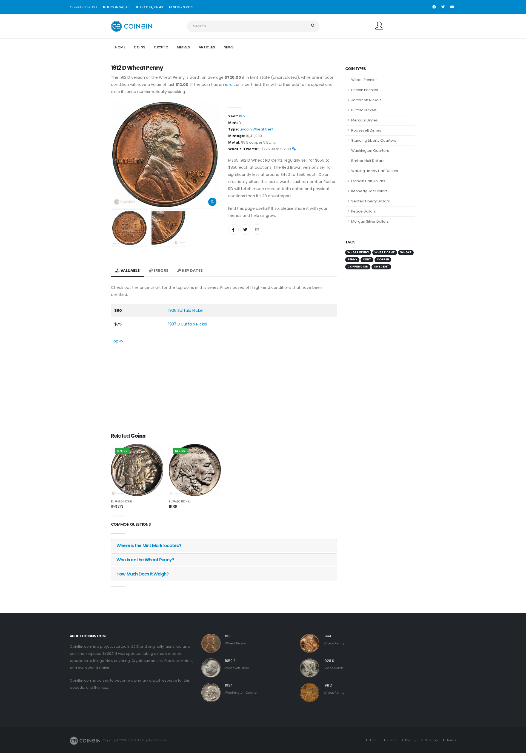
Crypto (161, 47)
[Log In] (379, 26)
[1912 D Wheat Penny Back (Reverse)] (129, 228)
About (373, 740)
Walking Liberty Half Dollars (374, 170)
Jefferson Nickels (366, 100)
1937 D (117, 507)
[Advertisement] (224, 388)
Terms (451, 740)
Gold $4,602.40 (151, 7)
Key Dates (192, 270)
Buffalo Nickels (364, 110)
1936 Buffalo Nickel (185, 310)
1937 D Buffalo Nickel (187, 324)
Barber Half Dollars (367, 160)
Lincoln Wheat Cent (256, 129)
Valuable (130, 270)
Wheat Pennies (364, 79)
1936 (173, 507)
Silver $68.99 (183, 7)
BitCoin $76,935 (118, 7)
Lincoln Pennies (364, 90)
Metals (183, 47)
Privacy (410, 740)
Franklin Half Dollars (368, 181)
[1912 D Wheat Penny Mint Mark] (168, 228)
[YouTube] (452, 7)
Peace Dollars (363, 211)
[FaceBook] (434, 7)
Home (120, 47)
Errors (160, 270)
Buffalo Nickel (121, 501)
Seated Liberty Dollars (370, 201)
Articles (207, 47)
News (229, 47)
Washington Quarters (370, 150)
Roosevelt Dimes (366, 130)
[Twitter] (443, 7)
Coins (139, 47)
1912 (242, 116)
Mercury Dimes (364, 120)
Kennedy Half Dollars (369, 191)
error (229, 84)
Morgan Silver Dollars (370, 221)
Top (115, 341)
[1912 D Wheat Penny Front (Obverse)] (165, 154)
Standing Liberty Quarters (373, 140)
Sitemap (431, 740)
